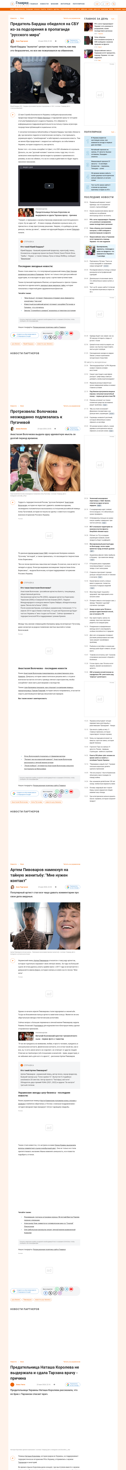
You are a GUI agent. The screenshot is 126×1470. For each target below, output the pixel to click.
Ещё (112, 19)
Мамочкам (104, 9)
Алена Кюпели (21, 429)
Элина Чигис (20, 1385)
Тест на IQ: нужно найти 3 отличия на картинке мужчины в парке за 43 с (100, 187)
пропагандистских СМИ (38, 553)
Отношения (29, 9)
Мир (99, 60)
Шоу (78, 9)
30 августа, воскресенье (95, 362)
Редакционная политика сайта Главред (49, 327)
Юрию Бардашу (44, 118)
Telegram (75, 229)
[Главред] (22, 4)
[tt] (50, 337)
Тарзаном (22, 1462)
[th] (62, 333)
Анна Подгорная (22, 41)
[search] (114, 4)
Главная (34, 4)
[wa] (57, 333)
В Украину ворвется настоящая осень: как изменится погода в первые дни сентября (101, 141)
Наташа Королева (32, 1456)
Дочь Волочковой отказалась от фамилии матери (44, 756)
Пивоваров (27, 1300)
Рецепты (43, 9)
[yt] (71, 333)
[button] (12, 4)
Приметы (50, 9)
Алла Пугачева (36, 802)
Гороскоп (37, 9)
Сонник (90, 9)
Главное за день (96, 18)
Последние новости (99, 197)
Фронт (100, 47)
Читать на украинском (71, 18)
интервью (39, 1026)
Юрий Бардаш (28, 344)
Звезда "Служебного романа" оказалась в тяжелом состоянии (50, 311)
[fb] (46, 337)
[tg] (66, 333)
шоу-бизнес (16, 344)
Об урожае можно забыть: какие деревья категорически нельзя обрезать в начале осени (102, 176)
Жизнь (111, 9)
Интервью (65, 4)
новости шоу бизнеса (45, 344)
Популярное (79, 4)
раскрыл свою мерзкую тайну (53, 285)
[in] (60, 337)
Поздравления (65, 9)
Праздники (117, 9)
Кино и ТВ (73, 9)
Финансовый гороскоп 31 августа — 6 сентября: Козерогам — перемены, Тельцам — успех (100, 164)
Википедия (25, 259)
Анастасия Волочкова (20, 802)
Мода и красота (20, 9)
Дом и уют (97, 9)
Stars (12, 9)
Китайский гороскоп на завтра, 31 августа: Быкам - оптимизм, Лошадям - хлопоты (101, 153)
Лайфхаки (84, 9)
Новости (44, 4)
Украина (100, 33)
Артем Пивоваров (41, 960)
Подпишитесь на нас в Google (74, 41)
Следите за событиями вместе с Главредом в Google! (26, 335)
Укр (97, 4)
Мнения (54, 4)
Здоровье (56, 9)
